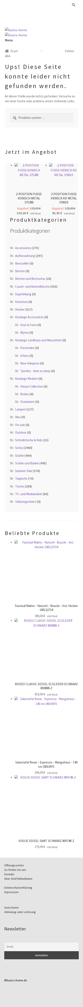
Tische (19, 486)
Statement (27, 402)
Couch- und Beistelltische (32, 286)
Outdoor (20, 432)
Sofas (19, 448)
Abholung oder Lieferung (20, 912)
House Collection (31, 386)
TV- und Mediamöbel (28, 494)
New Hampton (29, 363)
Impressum (11, 892)
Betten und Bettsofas (30, 279)
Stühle (19, 456)
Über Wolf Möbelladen (18, 879)
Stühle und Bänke (27, 463)
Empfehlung (23, 294)
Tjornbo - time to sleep (35, 371)
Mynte (24, 333)
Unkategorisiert (25, 502)
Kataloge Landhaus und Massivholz (38, 340)
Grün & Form (28, 325)
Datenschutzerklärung (18, 887)
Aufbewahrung (25, 256)
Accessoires (23, 248)
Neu (18, 417)
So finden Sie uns (15, 870)
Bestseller (22, 263)
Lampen (20, 409)
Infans (24, 356)
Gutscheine (11, 907)
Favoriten (21, 302)
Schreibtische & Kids (28, 440)
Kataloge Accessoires (29, 317)
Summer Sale (23, 471)
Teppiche (21, 478)
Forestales (27, 348)
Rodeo (24, 394)
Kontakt (9, 874)
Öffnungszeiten (14, 865)
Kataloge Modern (26, 379)
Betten (20, 271)
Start (14, 51)
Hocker (20, 309)
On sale (20, 425)
